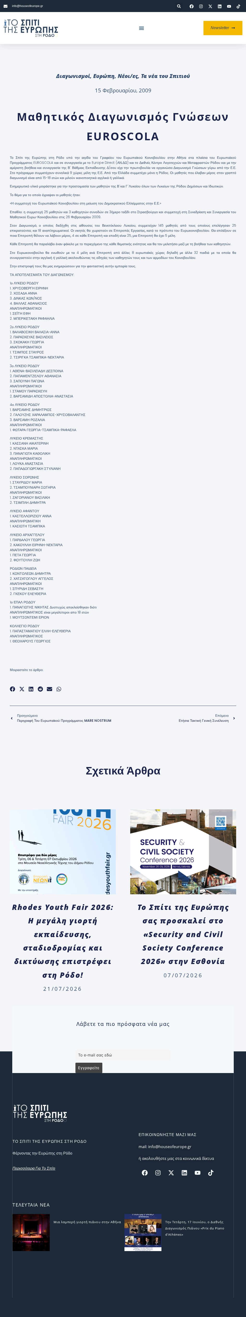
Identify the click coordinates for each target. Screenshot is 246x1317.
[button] (179, 6)
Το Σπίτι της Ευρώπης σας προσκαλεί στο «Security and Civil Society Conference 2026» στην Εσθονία (183, 934)
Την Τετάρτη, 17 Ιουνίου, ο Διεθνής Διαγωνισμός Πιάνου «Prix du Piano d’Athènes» (194, 1228)
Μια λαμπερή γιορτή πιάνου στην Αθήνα (87, 1222)
